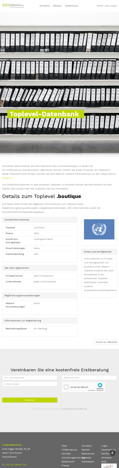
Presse (65, 465)
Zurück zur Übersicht (106, 342)
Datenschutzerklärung (74, 408)
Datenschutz (108, 449)
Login (107, 6)
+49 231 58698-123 (15, 464)
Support (6, 177)
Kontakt (100, 6)
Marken (57, 5)
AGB (103, 461)
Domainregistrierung (73, 457)
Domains (44, 5)
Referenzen (88, 453)
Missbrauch (68, 461)
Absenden (30, 400)
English (114, 6)
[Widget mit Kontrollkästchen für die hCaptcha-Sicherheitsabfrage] (84, 386)
